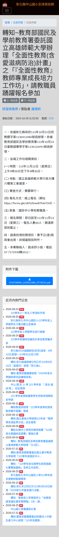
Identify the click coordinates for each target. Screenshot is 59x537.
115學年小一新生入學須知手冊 (28, 313)
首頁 (7, 22)
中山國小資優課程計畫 (23, 509)
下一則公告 (29, 100)
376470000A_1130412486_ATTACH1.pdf (29, 282)
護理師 (36, 109)
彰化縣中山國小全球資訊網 (35, 4)
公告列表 (18, 22)
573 (51, 118)
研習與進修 (10, 109)
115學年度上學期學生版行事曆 (28, 331)
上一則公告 (12, 100)
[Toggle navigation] (7, 11)
